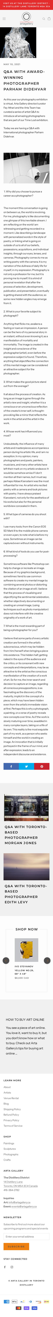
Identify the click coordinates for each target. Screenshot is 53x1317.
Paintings (9, 1143)
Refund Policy (11, 1114)
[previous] (6, 960)
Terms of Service (13, 1125)
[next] (47, 960)
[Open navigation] (4, 18)
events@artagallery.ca (24, 1206)
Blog (6, 1103)
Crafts (7, 1159)
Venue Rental (11, 1098)
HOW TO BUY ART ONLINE (25, 1019)
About (7, 1087)
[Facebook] (5, 1267)
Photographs (11, 1154)
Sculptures (10, 1148)
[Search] (44, 18)
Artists (7, 1092)
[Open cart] (49, 18)
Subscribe (16, 1246)
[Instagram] (12, 1267)
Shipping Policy (12, 1109)
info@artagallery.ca (19, 1202)
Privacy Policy (11, 1120)
